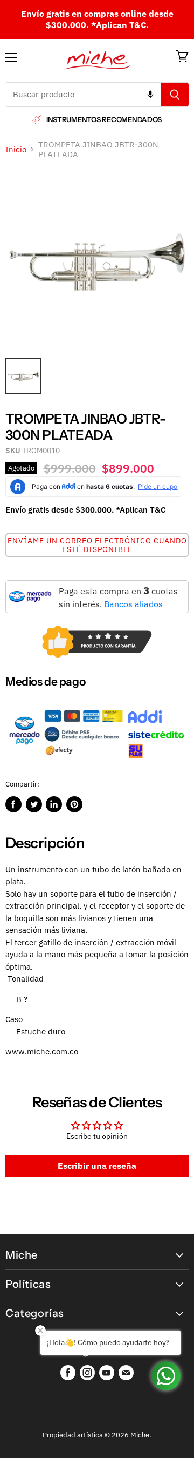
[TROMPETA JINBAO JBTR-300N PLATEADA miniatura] (23, 376)
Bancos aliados (133, 604)
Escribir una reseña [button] (97, 1165)
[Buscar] (175, 94)
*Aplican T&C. (120, 24)
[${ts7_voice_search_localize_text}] (150, 94)
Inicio (15, 149)
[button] (97, 545)
